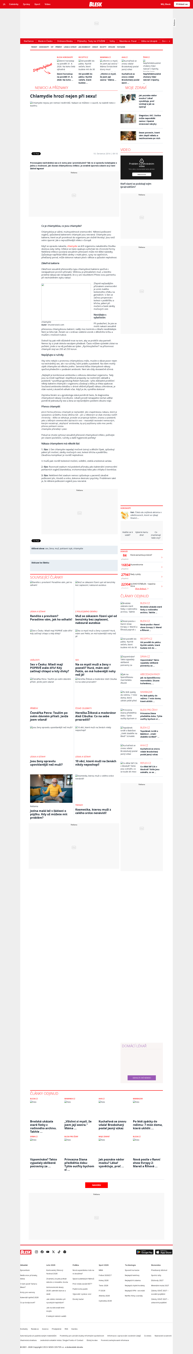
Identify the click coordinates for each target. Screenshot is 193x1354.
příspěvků (124, 559)
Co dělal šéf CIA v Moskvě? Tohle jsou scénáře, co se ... (149, 769)
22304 (124, 584)
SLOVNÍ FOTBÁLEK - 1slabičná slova (142, 585)
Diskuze (124, 551)
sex (46, 548)
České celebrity (83, 708)
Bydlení (111, 47)
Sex (77, 659)
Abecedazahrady (150, 674)
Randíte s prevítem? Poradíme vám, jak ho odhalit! (51, 617)
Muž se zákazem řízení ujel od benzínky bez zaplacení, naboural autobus (96, 619)
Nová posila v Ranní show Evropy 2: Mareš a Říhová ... (151, 627)
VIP (52, 47)
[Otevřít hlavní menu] (4, 4)
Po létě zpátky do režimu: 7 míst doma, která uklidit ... (150, 698)
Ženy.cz (146, 57)
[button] (145, 1252)
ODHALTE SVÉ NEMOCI (142, 1078)
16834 (124, 565)
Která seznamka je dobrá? (141, 555)
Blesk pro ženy (149, 709)
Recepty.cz (83, 57)
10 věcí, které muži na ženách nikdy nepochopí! (95, 762)
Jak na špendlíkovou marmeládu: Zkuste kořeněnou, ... (150, 680)
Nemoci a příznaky (51, 87)
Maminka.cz (105, 57)
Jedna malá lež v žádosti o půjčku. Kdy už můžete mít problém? (48, 814)
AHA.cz (125, 57)
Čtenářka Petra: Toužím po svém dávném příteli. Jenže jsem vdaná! (49, 716)
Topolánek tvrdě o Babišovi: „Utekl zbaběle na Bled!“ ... (149, 734)
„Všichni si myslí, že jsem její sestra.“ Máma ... (108, 77)
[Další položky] (169, 41)
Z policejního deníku (86, 611)
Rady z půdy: (135, 574)
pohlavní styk (66, 548)
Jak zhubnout (84, 47)
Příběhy (58, 47)
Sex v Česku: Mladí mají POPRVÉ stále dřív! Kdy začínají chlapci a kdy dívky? (49, 667)
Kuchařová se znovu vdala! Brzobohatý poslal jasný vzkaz (150, 751)
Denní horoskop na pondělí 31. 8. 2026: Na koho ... (65, 77)
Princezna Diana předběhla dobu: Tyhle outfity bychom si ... (151, 716)
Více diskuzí (141, 588)
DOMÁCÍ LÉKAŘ (134, 1046)
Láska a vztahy (70, 47)
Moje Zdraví (104, 1136)
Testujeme (121, 47)
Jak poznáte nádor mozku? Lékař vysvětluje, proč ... (111, 1163)
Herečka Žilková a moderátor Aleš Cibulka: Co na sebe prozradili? (95, 716)
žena (51, 548)
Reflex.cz (145, 763)
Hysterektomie (136, 565)
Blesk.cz (145, 603)
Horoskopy (44, 47)
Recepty (103, 47)
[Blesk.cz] (95, 4)
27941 (124, 574)
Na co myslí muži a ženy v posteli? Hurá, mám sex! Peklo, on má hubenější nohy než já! (95, 669)
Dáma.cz (145, 656)
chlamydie (72, 246)
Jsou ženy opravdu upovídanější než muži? (46, 762)
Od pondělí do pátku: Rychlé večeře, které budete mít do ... (150, 645)
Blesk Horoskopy (65, 57)
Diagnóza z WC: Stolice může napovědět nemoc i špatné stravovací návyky (150, 119)
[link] (36, 1252)
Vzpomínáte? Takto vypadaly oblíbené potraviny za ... (149, 663)
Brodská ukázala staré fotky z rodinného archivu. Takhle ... (151, 609)
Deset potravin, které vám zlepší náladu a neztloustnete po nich (149, 135)
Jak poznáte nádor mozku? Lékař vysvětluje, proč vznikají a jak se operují (148, 101)
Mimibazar (146, 692)
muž (57, 548)
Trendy (34, 47)
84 (125, 555)
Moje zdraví (135, 87)
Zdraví (95, 47)
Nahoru (96, 1185)
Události (35, 659)
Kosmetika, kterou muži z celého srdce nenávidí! (93, 811)
